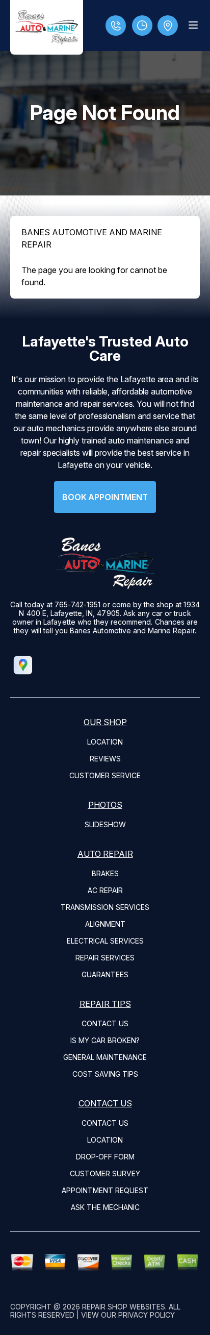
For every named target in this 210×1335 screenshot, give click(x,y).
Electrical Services (105, 940)
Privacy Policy (146, 1315)
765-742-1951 (78, 604)
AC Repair (105, 890)
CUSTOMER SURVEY (105, 1173)
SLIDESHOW (105, 824)
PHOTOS (105, 805)
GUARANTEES (105, 974)
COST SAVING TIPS (105, 1074)
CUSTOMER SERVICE (105, 775)
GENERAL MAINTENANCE (105, 1057)
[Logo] (46, 27)
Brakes (105, 873)
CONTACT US (105, 1023)
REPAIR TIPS (105, 1004)
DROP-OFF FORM (105, 1156)
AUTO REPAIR (105, 854)
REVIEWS (105, 758)
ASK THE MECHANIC (105, 1207)
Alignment (105, 924)
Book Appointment (104, 497)
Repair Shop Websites (123, 1306)
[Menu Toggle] (193, 25)
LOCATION (105, 741)
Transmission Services (105, 907)
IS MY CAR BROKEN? (105, 1040)
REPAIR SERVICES (105, 957)
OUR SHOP (105, 722)
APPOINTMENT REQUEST (105, 1190)
